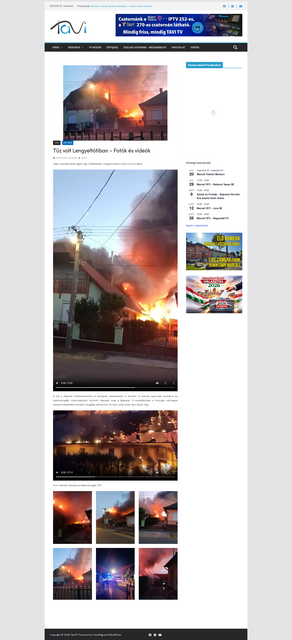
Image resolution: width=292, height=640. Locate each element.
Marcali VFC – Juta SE (209, 208)
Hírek (55, 47)
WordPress (115, 634)
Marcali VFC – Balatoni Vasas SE (215, 184)
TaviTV (84, 158)
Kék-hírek (68, 143)
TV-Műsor (95, 47)
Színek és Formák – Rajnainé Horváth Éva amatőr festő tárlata (218, 196)
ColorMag (98, 634)
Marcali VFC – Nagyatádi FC (213, 218)
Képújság (112, 47)
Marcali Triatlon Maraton (211, 174)
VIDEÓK (195, 47)
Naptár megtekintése (197, 225)
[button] (61, 47)
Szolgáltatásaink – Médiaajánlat (144, 47)
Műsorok (74, 47)
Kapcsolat (178, 47)
